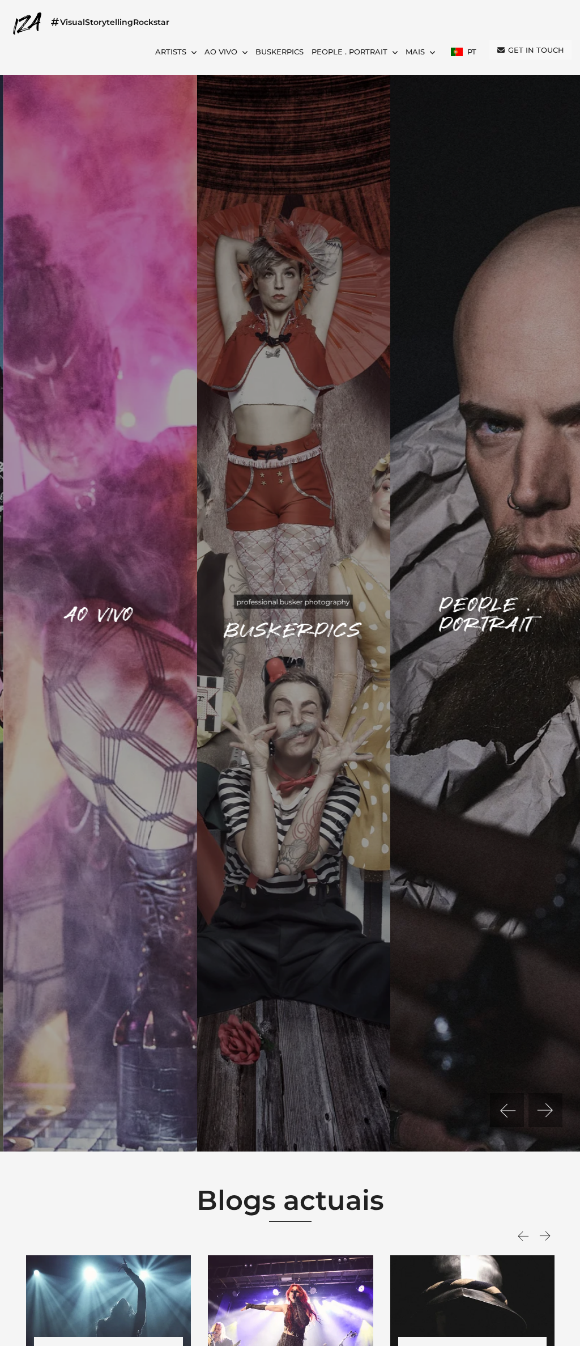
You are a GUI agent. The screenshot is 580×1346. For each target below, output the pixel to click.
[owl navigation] (507, 1110)
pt (470, 51)
